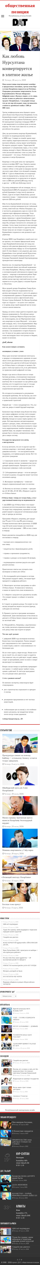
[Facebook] (19, 1259)
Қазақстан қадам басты (23, 1176)
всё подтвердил (21, 1228)
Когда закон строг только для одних (22, 1088)
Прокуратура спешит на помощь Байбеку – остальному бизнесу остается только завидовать (19, 758)
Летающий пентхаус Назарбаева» (16, 877)
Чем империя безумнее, (22, 1122)
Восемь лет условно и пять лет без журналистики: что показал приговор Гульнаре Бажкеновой (25, 1071)
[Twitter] (21, 1259)
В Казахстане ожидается (22, 1131)
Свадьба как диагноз (20, 1060)
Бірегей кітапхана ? (21, 1009)
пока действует (22, 1141)
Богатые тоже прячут (11, 904)
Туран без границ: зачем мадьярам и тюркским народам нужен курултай (23, 1239)
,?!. (24, 1044)
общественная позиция (20, 8)
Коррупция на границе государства (26, 1078)
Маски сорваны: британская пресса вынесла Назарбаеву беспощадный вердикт (17, 820)
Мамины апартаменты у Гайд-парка (17, 850)
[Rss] (17, 1259)
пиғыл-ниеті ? (22, 1036)
